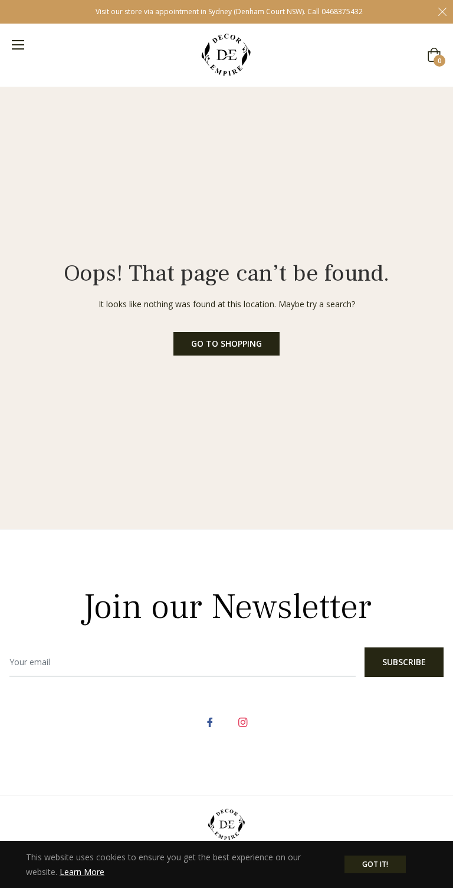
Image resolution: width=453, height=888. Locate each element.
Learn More (82, 871)
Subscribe (404, 661)
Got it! (375, 864)
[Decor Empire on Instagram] (243, 721)
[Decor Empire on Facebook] (210, 721)
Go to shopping (226, 343)
